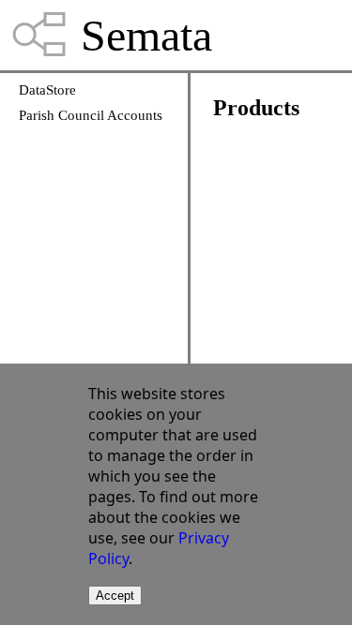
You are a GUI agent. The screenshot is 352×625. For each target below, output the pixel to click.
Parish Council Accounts (90, 115)
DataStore (47, 89)
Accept (115, 595)
